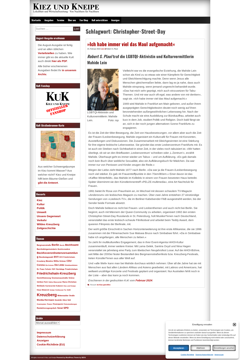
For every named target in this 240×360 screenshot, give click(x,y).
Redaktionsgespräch (47, 308)
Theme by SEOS (80, 357)
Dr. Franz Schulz (44, 269)
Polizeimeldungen (70, 304)
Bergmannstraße (44, 245)
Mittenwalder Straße (66, 296)
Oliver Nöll (66, 300)
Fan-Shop (84, 20)
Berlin (55, 244)
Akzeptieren (178, 348)
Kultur (41, 204)
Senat (60, 308)
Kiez (39, 200)
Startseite (36, 20)
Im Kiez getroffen (103, 285)
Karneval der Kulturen (54, 286)
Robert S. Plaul (112, 49)
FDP (53, 269)
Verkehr (42, 220)
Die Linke (59, 265)
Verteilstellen (46, 53)
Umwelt (41, 212)
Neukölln (58, 300)
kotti (69, 290)
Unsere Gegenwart (49, 216)
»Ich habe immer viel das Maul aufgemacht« (131, 44)
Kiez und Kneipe (70, 286)
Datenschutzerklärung (204, 355)
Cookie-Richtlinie (187, 355)
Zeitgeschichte (46, 228)
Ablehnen (200, 348)
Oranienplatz (41, 304)
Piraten (49, 304)
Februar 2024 (144, 280)
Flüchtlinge (60, 269)
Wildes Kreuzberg (48, 224)
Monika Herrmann (45, 300)
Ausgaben (48, 20)
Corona (41, 265)
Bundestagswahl (46, 257)
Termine (60, 20)
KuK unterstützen (100, 20)
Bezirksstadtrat (64, 249)
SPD (66, 307)
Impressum (219, 355)
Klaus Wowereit (43, 290)
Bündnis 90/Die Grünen (56, 261)
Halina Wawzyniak (55, 282)
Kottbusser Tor (60, 290)
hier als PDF (59, 61)
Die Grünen (49, 265)
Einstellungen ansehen (224, 348)
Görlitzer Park (42, 282)
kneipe (52, 290)
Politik (41, 208)
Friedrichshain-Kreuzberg (56, 273)
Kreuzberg (47, 294)
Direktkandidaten (71, 265)
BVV (56, 257)
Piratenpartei (58, 304)
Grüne (71, 278)
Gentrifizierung (44, 278)
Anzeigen (115, 20)
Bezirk (62, 245)
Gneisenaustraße (60, 278)
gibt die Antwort (48, 182)
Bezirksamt (71, 245)
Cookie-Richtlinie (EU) (51, 344)
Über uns (72, 20)
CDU (69, 261)
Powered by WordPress (65, 357)
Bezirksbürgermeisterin (47, 249)
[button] (234, 324)
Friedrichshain (71, 269)
